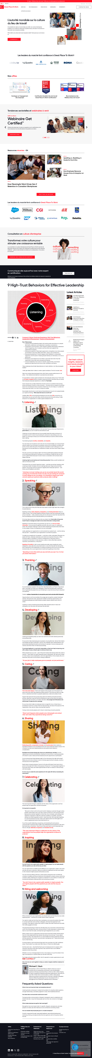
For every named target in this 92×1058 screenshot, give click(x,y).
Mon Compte (88, 3)
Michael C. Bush (35, 966)
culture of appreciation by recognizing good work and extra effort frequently (45, 594)
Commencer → (14, 39)
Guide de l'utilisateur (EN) (33, 1054)
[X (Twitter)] (15, 1050)
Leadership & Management (30, 339)
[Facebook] (12, 1050)
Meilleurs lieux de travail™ (25, 1027)
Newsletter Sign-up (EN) (38, 1038)
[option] (46, 125)
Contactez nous (62, 1032)
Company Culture (27, 337)
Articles (47, 1031)
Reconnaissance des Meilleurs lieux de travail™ (72, 96)
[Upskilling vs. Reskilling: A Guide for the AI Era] (69, 308)
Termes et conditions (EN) (12, 1054)
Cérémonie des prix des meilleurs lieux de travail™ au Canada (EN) (39, 1033)
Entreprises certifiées (25, 1031)
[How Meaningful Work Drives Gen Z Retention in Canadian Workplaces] (69, 297)
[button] (5, 127)
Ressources (44, 7)
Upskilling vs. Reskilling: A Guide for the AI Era (72, 159)
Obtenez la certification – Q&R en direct (13, 1033)
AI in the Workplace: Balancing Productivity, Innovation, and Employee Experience (78, 329)
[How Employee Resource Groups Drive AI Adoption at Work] (69, 318)
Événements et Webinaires (37, 1027)
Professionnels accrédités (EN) (51, 1039)
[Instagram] (18, 1050)
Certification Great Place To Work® (14, 1030)
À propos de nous (63, 1026)
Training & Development (47, 339)
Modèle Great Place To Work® (64, 1030)
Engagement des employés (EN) (52, 1033)
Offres (9, 1026)
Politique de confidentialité (23, 1054)
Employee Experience (40, 337)
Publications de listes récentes (25, 1033)
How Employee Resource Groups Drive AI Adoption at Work (73, 173)
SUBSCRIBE (76, 370)
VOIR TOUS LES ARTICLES (46, 194)
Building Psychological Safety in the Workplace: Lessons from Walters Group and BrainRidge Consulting (78, 343)
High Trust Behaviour (53, 337)
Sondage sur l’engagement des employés (19, 96)
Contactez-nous (84, 7)
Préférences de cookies (28, 1055)
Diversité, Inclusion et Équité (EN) (52, 1036)
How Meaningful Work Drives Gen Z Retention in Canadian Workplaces (22, 185)
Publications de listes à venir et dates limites (27, 1036)
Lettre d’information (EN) (19, 1055)
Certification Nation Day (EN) (39, 1037)
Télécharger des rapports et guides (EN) (52, 1042)
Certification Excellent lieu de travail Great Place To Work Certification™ (46, 96)
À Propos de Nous (25, 11)
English (6, 3)
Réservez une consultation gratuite (21, 257)
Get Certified (28, 959)
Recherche (83, 3)
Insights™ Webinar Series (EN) (39, 1035)
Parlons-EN (68, 273)
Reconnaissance (11, 1038)
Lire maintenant (15, 134)
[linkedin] (9, 1050)
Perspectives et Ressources (50, 1027)
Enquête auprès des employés (12, 1036)
